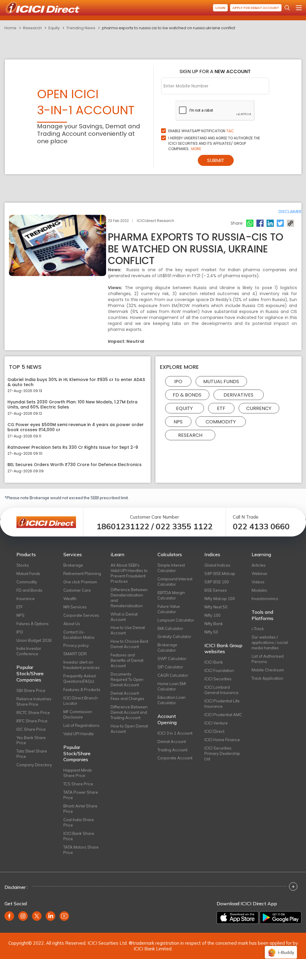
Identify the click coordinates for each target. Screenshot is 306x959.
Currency (258, 408)
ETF (221, 408)
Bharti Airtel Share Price (80, 809)
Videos (258, 581)
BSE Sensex (215, 590)
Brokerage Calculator (167, 647)
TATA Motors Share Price (81, 850)
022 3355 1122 (184, 526)
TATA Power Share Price (80, 795)
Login (220, 8)
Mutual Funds (221, 381)
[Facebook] (260, 223)
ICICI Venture (216, 723)
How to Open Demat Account (129, 729)
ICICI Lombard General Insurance (221, 690)
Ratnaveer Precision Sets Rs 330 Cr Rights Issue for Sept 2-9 (72, 447)
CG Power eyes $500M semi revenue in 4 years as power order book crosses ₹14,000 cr (75, 427)
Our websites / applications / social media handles (270, 642)
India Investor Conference (28, 651)
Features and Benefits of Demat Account (127, 660)
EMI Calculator (170, 628)
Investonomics (265, 598)
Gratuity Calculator (174, 636)
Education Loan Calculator (171, 700)
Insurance (25, 598)
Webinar (259, 573)
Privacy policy (76, 645)
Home (10, 28)
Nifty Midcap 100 (219, 598)
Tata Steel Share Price (31, 754)
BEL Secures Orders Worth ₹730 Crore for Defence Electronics (74, 464)
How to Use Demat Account (128, 630)
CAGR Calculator (172, 675)
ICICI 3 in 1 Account (174, 733)
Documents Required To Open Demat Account (127, 679)
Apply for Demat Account (255, 8)
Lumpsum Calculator (175, 620)
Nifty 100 (212, 615)
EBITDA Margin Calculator (171, 595)
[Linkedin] (270, 223)
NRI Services (75, 607)
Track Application (267, 678)
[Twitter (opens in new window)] (37, 916)
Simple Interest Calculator (171, 568)
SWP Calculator (171, 658)
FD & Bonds (187, 394)
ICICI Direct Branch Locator (80, 701)
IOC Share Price (31, 729)
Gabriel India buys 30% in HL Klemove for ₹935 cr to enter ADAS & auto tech (76, 382)
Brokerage (73, 565)
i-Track (258, 628)
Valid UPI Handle (78, 733)
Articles (259, 565)
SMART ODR (75, 653)
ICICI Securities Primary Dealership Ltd (222, 753)
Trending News (80, 28)
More (196, 148)
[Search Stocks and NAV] (287, 7)
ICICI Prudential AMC (223, 714)
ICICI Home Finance (222, 739)
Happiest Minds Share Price (77, 773)
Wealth (69, 598)
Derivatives (238, 394)
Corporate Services (81, 615)
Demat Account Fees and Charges (127, 696)
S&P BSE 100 (216, 581)
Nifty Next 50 (215, 607)
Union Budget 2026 (34, 640)
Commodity (221, 421)
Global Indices (217, 565)
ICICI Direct (214, 731)
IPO (178, 381)
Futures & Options (32, 623)
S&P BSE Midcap (219, 573)
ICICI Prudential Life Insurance (222, 704)
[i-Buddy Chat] (281, 948)
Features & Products (81, 689)
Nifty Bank (213, 623)
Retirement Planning (82, 573)
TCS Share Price (78, 783)
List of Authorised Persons (268, 659)
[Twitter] (280, 223)
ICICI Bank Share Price (78, 836)
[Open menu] (298, 7)
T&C (230, 130)
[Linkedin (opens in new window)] (50, 916)
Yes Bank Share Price (31, 740)
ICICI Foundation (219, 670)
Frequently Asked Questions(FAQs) (79, 678)
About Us (71, 623)
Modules (259, 590)
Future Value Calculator (168, 609)
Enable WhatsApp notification (201, 130)
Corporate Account (174, 758)
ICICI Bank (213, 662)
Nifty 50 (211, 632)
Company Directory (34, 764)
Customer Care (77, 590)
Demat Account (171, 741)
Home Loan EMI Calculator (171, 686)
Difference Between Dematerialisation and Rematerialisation (129, 597)
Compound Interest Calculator (174, 581)
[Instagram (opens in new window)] (23, 916)
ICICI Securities (218, 678)
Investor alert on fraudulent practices (81, 665)
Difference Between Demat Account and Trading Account (129, 712)
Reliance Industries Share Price (33, 701)
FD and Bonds (29, 590)
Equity (54, 28)
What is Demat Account (124, 617)
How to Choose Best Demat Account (129, 644)
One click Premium (80, 581)
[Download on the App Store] (237, 917)
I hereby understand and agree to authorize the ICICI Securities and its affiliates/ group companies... (214, 143)
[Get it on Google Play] (281, 917)
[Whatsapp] (249, 223)
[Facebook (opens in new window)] (9, 916)
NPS (178, 421)
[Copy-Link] (290, 223)
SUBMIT (215, 160)
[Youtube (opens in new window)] (64, 916)
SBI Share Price (30, 690)
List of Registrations (81, 725)
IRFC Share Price (32, 721)
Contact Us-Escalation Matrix (78, 635)
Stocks (22, 565)
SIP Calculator (170, 666)
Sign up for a (215, 71)
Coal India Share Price (78, 822)
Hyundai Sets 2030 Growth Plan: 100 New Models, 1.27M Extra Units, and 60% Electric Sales (72, 405)
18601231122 (123, 526)
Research (32, 28)
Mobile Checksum (268, 669)
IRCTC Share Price (33, 712)
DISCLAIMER (290, 212)
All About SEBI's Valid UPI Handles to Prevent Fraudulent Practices (129, 573)
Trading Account (172, 749)
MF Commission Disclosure (77, 714)
